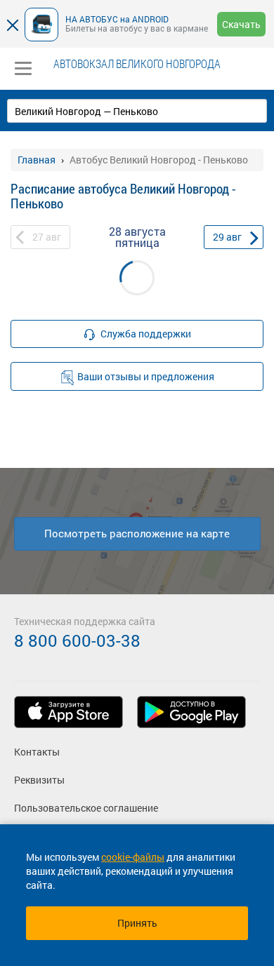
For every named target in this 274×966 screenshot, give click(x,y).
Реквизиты (39, 779)
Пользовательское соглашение (86, 807)
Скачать (241, 24)
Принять (137, 923)
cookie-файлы (132, 857)
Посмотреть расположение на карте (137, 533)
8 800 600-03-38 (77, 640)
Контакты (37, 751)
